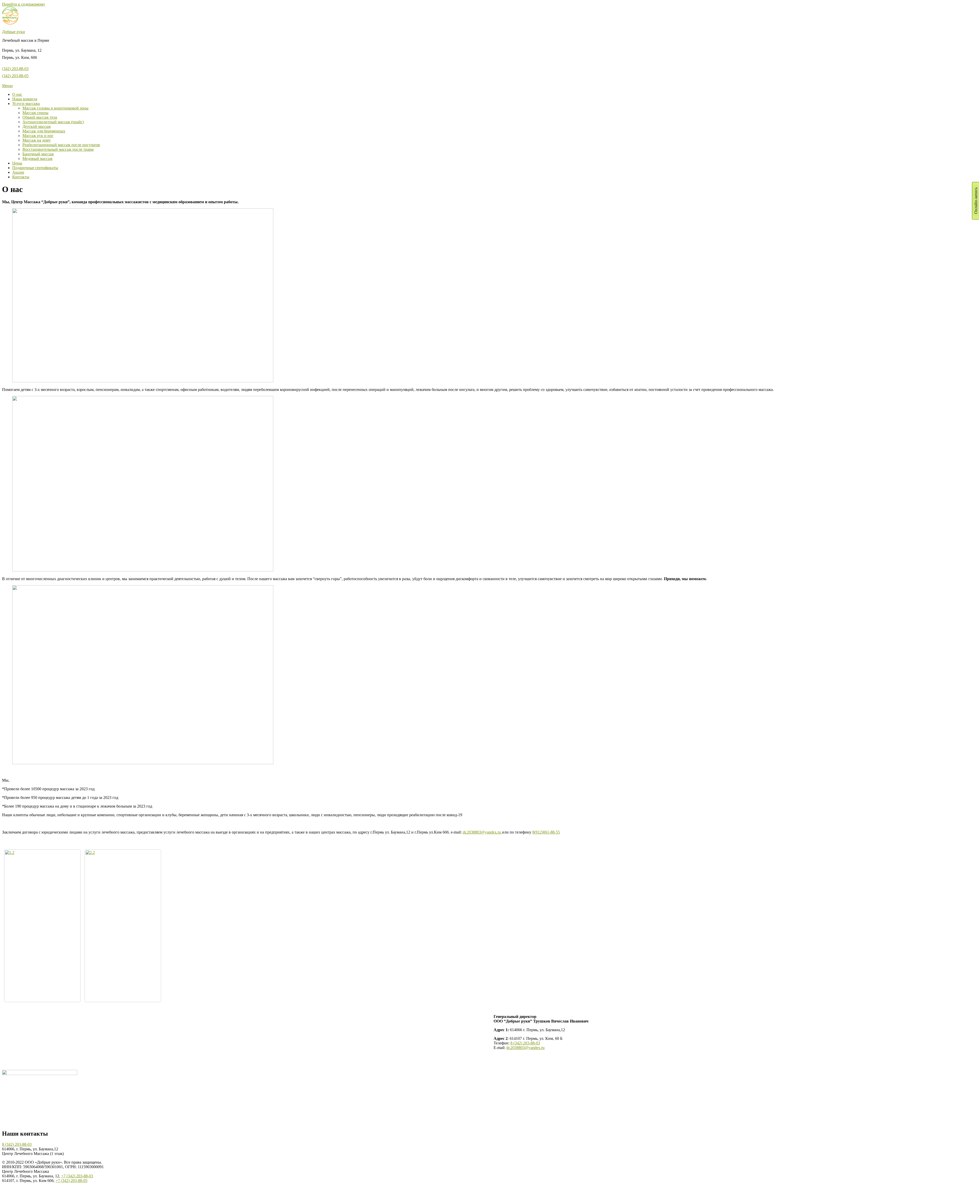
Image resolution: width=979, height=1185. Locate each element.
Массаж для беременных (43, 131)
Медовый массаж (37, 158)
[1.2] (42, 925)
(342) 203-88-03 (15, 68)
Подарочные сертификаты (35, 168)
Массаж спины (35, 113)
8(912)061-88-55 (546, 832)
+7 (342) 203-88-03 (77, 1176)
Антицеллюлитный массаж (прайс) (53, 122)
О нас (17, 94)
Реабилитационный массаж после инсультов (61, 145)
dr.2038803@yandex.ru (482, 832)
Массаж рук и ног (38, 135)
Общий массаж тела (39, 117)
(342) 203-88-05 (15, 76)
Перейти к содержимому (23, 4)
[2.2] (123, 925)
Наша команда (24, 99)
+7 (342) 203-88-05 (71, 1180)
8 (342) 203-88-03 (525, 1043)
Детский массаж (36, 126)
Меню (7, 86)
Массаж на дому (36, 140)
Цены (17, 163)
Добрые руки (13, 32)
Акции (18, 172)
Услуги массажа (26, 103)
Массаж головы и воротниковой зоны (55, 108)
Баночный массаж (38, 154)
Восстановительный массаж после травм (58, 149)
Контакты (20, 177)
